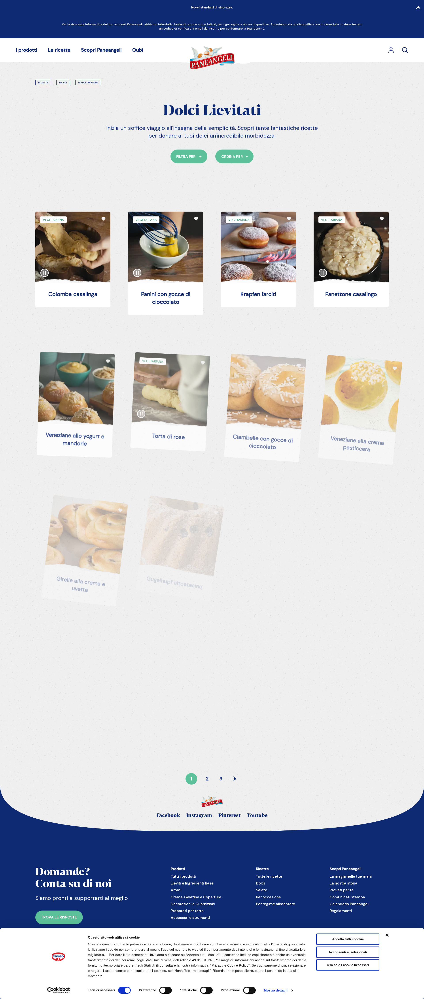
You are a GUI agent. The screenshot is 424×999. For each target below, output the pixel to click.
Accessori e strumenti (190, 917)
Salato (261, 890)
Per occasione (268, 897)
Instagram (199, 815)
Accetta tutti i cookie (348, 939)
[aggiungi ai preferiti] (103, 218)
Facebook (168, 815)
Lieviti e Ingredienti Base (192, 883)
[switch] (165, 990)
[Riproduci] (45, 268)
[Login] (391, 50)
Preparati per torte (187, 911)
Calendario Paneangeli (349, 904)
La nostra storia (343, 883)
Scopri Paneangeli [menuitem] (101, 50)
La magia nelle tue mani (351, 876)
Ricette (43, 82)
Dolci (63, 82)
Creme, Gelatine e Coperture (196, 897)
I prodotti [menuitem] (26, 50)
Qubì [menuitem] (137, 50)
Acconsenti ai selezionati (348, 952)
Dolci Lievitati (88, 82)
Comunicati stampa (347, 897)
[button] (188, 156)
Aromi (176, 890)
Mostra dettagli (276, 990)
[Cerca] (405, 50)
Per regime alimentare (275, 904)
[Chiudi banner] (387, 935)
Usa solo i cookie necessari (348, 965)
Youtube (257, 815)
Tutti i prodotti (183, 876)
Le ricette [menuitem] (59, 50)
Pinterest (229, 815)
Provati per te (342, 890)
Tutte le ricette (269, 876)
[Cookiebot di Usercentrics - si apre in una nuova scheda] (58, 990)
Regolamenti (341, 911)
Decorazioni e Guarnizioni (193, 904)
